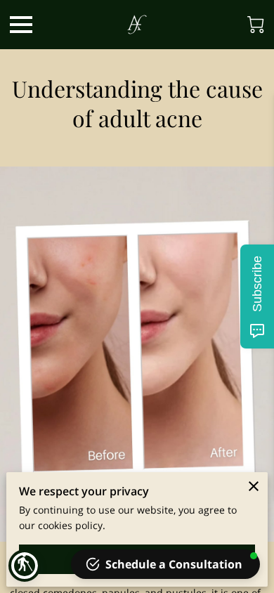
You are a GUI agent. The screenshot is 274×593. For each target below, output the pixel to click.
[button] (24, 565)
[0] (255, 24)
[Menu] (21, 24)
